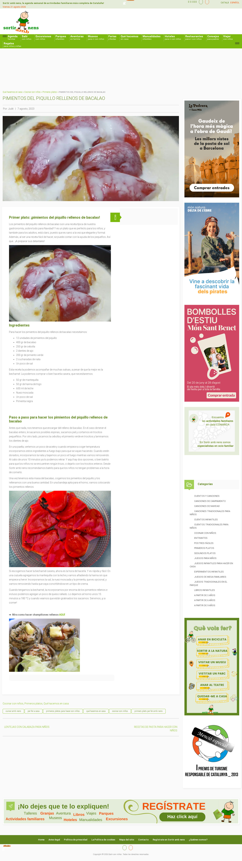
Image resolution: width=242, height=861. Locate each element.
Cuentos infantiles (206, 519)
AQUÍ (62, 614)
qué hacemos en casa (96, 711)
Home (41, 839)
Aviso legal (54, 839)
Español (234, 2)
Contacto (143, 839)
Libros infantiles (204, 590)
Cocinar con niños (32, 92)
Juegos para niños (205, 558)
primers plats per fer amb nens (148, 711)
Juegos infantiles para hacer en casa (211, 565)
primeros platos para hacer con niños (63, 711)
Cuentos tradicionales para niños (209, 526)
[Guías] (200, 1)
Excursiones (43, 37)
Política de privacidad (75, 839)
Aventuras (77, 37)
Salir (26, 37)
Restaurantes (194, 37)
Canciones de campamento (210, 501)
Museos (96, 37)
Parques (60, 37)
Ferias (112, 37)
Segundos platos (205, 553)
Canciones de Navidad (207, 506)
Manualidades (152, 37)
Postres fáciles (203, 543)
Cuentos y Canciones (207, 496)
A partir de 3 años (204, 595)
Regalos (12, 44)
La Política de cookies (103, 839)
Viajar (228, 37)
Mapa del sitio (126, 839)
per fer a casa (34, 711)
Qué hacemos (129, 37)
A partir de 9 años (204, 605)
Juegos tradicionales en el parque (208, 583)
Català (225, 2)
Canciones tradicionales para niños (210, 513)
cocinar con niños (120, 711)
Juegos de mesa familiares (210, 576)
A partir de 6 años (204, 600)
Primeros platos (50, 92)
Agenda (13, 37)
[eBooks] (206, 1)
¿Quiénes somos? (198, 839)
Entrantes (200, 538)
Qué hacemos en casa (12, 92)
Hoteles (173, 37)
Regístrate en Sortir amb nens (169, 839)
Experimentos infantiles (209, 571)
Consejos (213, 37)
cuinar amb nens (13, 711)
